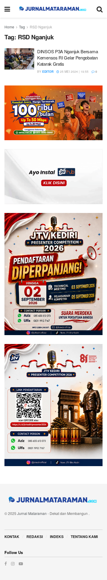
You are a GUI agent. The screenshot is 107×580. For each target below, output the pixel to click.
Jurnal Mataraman (32, 513)
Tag (22, 26)
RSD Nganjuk (41, 26)
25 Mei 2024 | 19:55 (74, 72)
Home (9, 26)
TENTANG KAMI (84, 536)
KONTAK (11, 536)
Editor (48, 72)
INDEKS (57, 536)
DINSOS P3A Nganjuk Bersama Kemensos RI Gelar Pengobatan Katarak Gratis (67, 57)
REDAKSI (34, 536)
